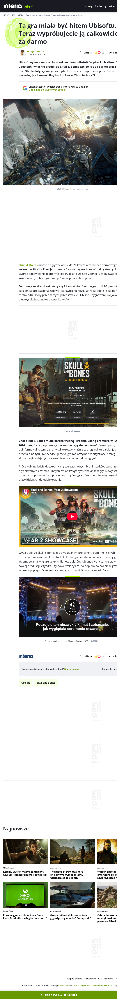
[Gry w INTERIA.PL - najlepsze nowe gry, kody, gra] (29, 6)
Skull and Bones (46, 682)
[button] (88, 6)
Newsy (20, 15)
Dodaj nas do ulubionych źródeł (58, 89)
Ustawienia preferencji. (102, 985)
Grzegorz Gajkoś (35, 51)
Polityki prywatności (82, 985)
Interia (6, 15)
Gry (13, 15)
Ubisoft (25, 682)
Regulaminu (63, 985)
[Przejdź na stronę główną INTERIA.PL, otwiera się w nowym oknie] (13, 6)
